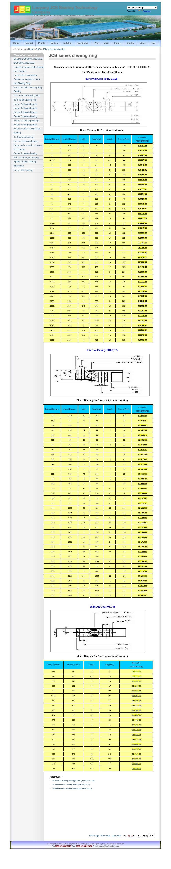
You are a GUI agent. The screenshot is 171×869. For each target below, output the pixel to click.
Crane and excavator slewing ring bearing (28, 147)
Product (29, 43)
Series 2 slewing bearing (25, 104)
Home (16, 43)
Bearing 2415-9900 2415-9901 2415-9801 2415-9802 (28, 61)
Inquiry (117, 43)
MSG (106, 43)
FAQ (96, 43)
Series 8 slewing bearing (25, 108)
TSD (153, 43)
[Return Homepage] (22, 9)
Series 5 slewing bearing (25, 153)
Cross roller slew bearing (25, 75)
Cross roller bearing (23, 170)
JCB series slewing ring (54, 49)
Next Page (105, 835)
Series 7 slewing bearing (25, 116)
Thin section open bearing (26, 157)
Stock (143, 43)
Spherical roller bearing (25, 161)
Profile (41, 43)
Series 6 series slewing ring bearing (27, 130)
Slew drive (19, 165)
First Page (94, 835)
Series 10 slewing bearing (26, 120)
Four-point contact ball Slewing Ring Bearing (28, 69)
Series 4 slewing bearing (25, 124)
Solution (67, 43)
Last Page (116, 835)
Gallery (54, 43)
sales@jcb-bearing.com (109, 846)
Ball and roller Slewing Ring (27, 95)
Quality (130, 43)
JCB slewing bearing (23, 137)
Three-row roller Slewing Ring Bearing (28, 89)
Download (83, 43)
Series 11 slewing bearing (26, 141)
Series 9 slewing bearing (25, 112)
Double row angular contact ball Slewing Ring (27, 81)
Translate (146, 11)
